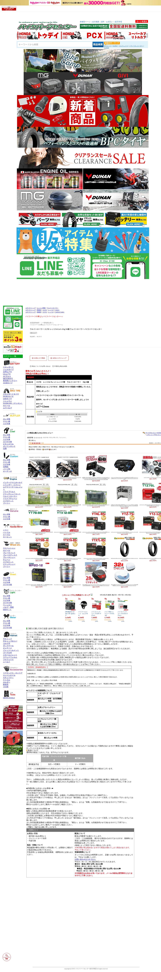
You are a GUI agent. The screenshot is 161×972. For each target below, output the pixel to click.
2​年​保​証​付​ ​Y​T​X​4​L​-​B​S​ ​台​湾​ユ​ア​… (70, 613)
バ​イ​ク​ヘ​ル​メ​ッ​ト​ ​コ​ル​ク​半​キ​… (83, 613)
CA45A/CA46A (59, 312)
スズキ (45, 310)
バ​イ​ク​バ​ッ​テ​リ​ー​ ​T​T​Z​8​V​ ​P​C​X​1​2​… (96, 613)
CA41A (57, 310)
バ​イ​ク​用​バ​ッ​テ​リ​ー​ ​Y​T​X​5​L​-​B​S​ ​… (109, 613)
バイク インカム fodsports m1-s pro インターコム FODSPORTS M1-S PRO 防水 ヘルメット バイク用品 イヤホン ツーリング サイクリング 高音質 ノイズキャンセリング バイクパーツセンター (124, 478)
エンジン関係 (41, 308)
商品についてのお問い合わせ (41, 366)
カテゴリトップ (30, 308)
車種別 (39, 310)
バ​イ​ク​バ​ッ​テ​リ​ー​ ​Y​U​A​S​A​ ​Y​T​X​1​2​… (123, 613)
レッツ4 (50, 310)
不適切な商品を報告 (60, 366)
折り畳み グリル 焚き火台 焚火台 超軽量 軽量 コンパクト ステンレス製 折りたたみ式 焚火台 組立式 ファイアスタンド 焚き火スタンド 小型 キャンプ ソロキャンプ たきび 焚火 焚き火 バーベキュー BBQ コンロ (124, 505)
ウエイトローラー (52, 308)
